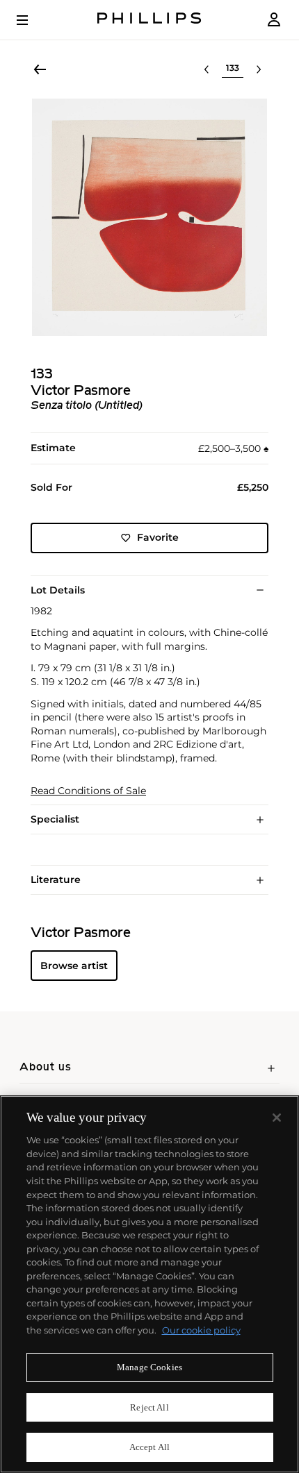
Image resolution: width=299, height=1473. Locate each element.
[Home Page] (149, 19)
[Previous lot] (206, 69)
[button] (149, 217)
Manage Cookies (149, 1367)
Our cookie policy (201, 1330)
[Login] (274, 19)
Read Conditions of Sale (88, 791)
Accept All (149, 1447)
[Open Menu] (32, 20)
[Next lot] (258, 69)
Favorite (158, 537)
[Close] (276, 1117)
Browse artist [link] (74, 965)
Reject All (149, 1407)
